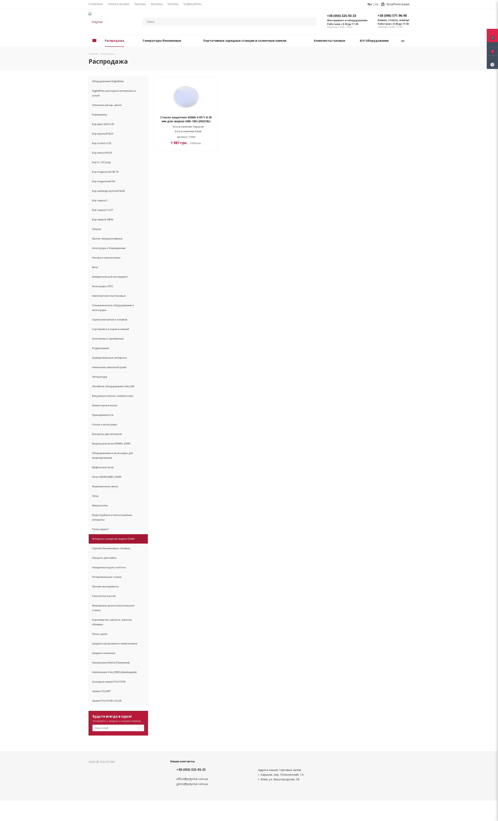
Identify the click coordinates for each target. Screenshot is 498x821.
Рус (370, 4)
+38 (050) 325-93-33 (341, 16)
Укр (376, 4)
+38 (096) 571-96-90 (392, 15)
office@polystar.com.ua (192, 779)
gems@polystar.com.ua (192, 784)
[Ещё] (402, 41)
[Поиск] (312, 22)
